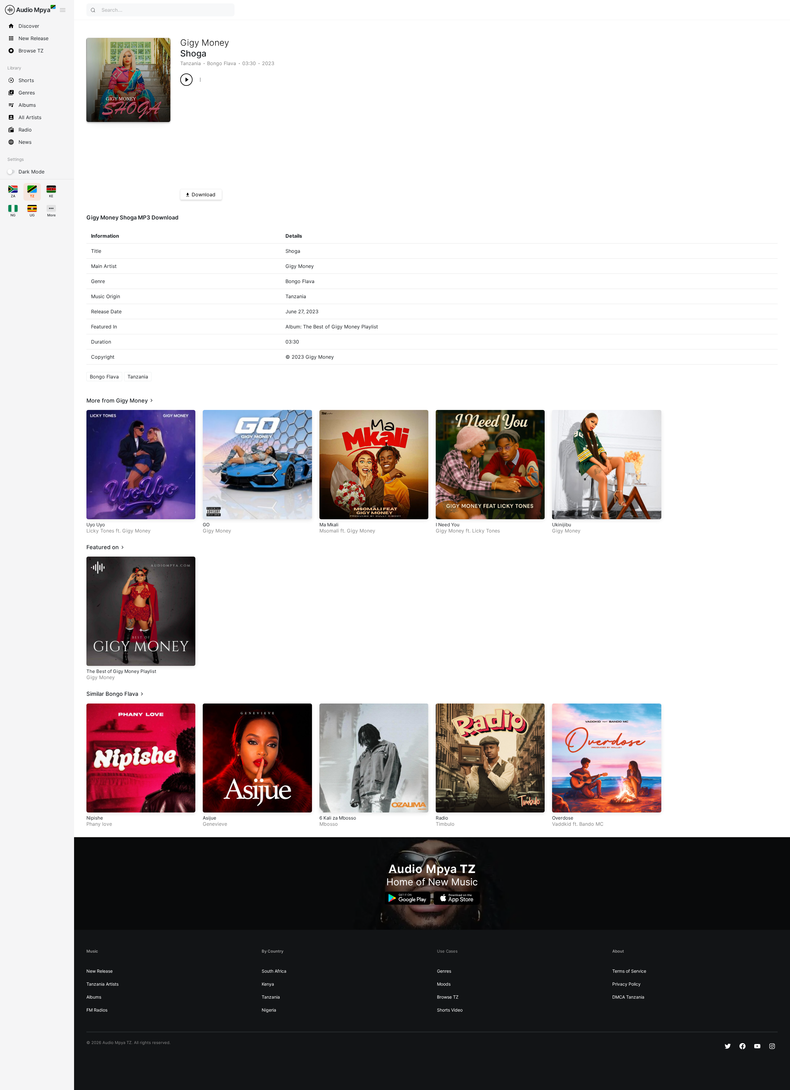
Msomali (329, 531)
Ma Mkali (329, 525)
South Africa (274, 971)
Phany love (99, 824)
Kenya (268, 984)
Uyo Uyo (95, 525)
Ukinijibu (561, 525)
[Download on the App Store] (457, 898)
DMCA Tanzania (628, 997)
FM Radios (96, 1010)
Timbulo (445, 824)
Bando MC (591, 824)
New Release (99, 971)
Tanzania (190, 63)
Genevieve (215, 824)
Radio (442, 818)
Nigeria (269, 1010)
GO (206, 525)
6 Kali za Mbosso (337, 818)
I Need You (447, 525)
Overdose (562, 818)
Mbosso (328, 824)
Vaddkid (561, 824)
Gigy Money (204, 42)
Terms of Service (629, 971)
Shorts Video (450, 1010)
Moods (444, 984)
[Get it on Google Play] (407, 898)
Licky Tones (100, 531)
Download (203, 194)
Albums (93, 997)
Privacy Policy (626, 984)
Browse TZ (448, 997)
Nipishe (94, 818)
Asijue (209, 818)
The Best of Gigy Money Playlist (121, 671)
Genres (444, 971)
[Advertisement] (365, 135)
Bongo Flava (221, 63)
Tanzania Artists (102, 984)
